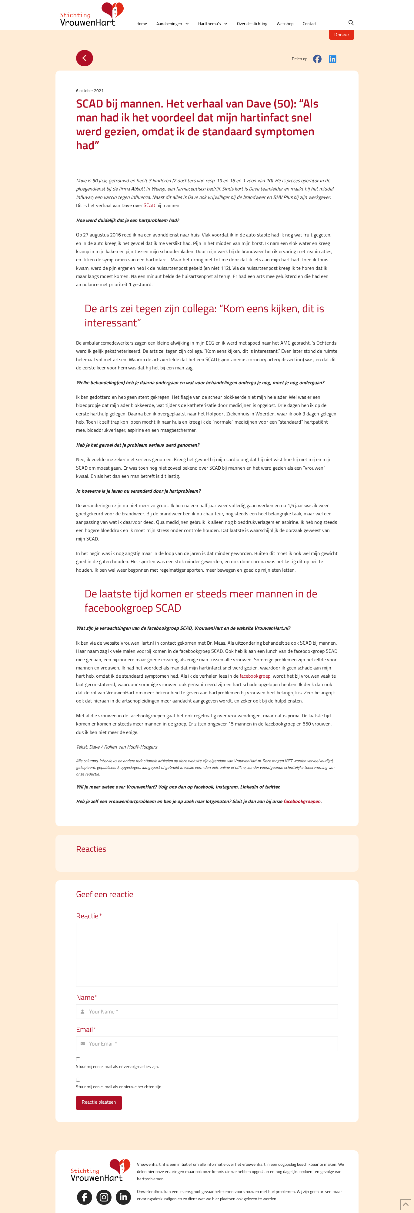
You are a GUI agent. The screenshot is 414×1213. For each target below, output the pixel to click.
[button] (351, 23)
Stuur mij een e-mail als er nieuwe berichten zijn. (119, 1087)
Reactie (89, 916)
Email (86, 1029)
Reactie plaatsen (99, 1102)
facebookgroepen (301, 801)
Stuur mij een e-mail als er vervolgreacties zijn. (117, 1066)
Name (87, 997)
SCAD (149, 205)
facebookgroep (255, 676)
